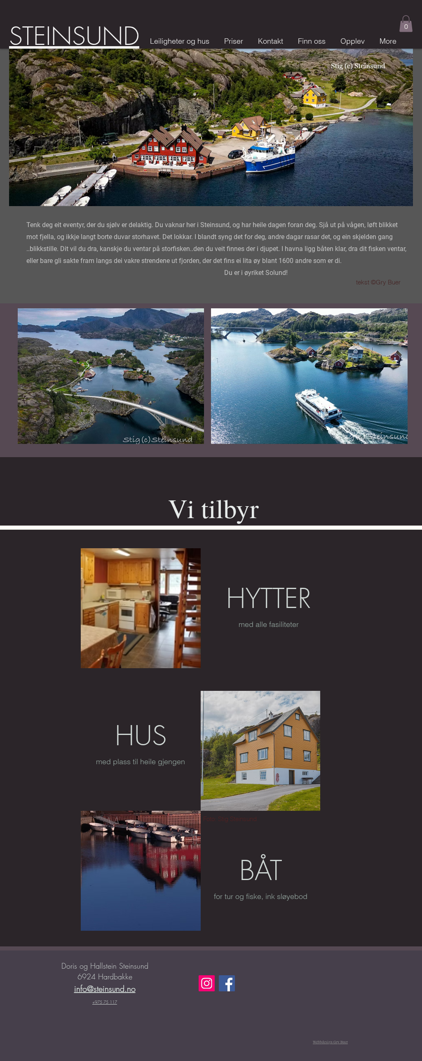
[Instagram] (207, 983)
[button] (406, 23)
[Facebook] (227, 983)
